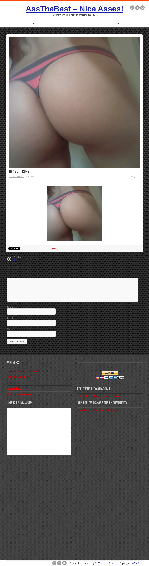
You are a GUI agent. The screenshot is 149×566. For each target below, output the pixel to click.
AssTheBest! (136, 563)
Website (11, 329)
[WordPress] (142, 7)
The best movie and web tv (21, 394)
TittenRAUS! (13, 382)
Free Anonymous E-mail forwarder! (25, 371)
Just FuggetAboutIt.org (18, 376)
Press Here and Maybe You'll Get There (98, 410)
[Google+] (132, 7)
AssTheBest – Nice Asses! (74, 8)
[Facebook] (137, 7)
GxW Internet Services (106, 563)
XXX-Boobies (14, 388)
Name (10, 306)
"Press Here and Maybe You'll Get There (98, 396)
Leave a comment (16, 176)
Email (10, 318)
